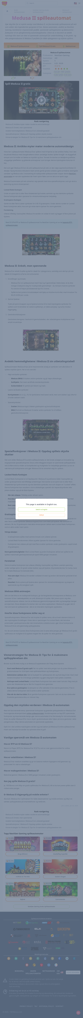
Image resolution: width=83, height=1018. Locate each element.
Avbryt (41, 515)
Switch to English (41, 509)
